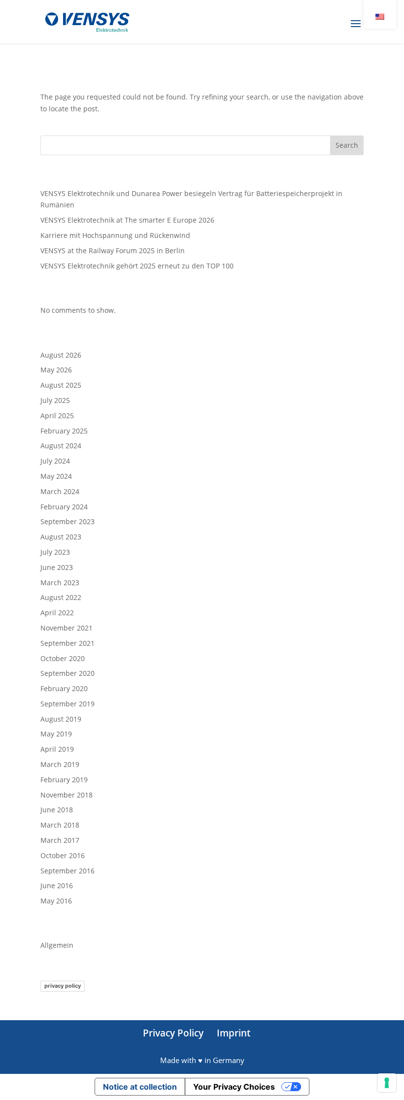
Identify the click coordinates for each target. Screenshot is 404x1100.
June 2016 (56, 885)
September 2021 (67, 643)
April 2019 (57, 749)
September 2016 (67, 870)
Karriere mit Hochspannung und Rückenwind (115, 235)
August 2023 (60, 536)
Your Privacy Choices (234, 1087)
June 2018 (56, 809)
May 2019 (56, 733)
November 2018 (66, 795)
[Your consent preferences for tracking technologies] (386, 1082)
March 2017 (59, 840)
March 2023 (59, 582)
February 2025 (64, 430)
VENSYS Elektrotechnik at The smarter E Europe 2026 (127, 220)
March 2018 (59, 825)
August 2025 (60, 385)
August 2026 (60, 355)
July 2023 (55, 552)
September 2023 (67, 521)
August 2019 (60, 719)
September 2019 (67, 703)
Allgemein (56, 945)
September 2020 (67, 673)
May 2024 (56, 476)
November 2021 (66, 628)
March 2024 (59, 491)
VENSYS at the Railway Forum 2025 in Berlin (112, 250)
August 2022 (60, 597)
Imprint (233, 1033)
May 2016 (56, 900)
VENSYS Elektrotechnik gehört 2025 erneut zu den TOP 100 (137, 265)
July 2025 (55, 400)
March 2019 (59, 764)
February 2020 (64, 688)
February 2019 (64, 779)
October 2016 (62, 855)
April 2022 (57, 612)
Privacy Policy (173, 1033)
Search (347, 145)
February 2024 (64, 506)
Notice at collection (140, 1087)
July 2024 (55, 461)
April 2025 (57, 415)
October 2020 (62, 658)
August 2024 (60, 445)
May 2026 (56, 369)
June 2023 (56, 567)
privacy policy (62, 985)
